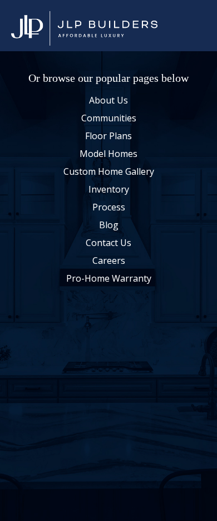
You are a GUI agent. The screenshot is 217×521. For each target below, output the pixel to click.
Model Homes (108, 154)
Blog (109, 225)
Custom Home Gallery (108, 172)
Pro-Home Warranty (108, 279)
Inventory (108, 190)
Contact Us (108, 243)
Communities (108, 118)
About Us (108, 101)
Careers (108, 261)
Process (108, 207)
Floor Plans (108, 136)
